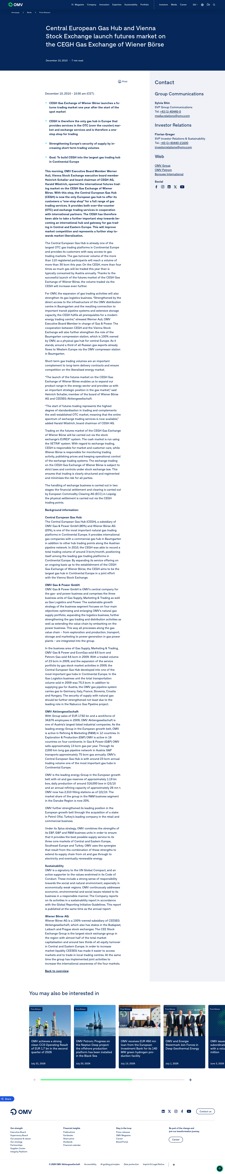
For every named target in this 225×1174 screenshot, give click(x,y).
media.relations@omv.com (172, 116)
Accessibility (90, 1164)
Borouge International (169, 174)
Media (29, 12)
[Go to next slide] (190, 1079)
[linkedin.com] (169, 186)
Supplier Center (17, 1148)
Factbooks (68, 1135)
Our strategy (16, 1142)
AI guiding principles (110, 1164)
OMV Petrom (163, 170)
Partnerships (16, 1145)
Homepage (15, 12)
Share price (68, 1138)
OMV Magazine (123, 1135)
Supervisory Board (19, 1135)
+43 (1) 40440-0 (170, 111)
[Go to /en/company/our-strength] (202, 4)
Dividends (68, 1142)
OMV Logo (14, 4)
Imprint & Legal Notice (153, 1164)
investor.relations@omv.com (173, 147)
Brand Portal (122, 1142)
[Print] (122, 81)
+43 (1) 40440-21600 (174, 143)
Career (119, 1138)
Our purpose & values (20, 1138)
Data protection (131, 1164)
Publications (69, 1132)
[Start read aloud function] (208, 4)
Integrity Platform (18, 1151)
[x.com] (175, 186)
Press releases (123, 1132)
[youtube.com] (182, 186)
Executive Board (18, 1132)
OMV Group (162, 165)
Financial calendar (72, 1145)
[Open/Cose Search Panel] (214, 4)
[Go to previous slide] (35, 1079)
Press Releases (44, 12)
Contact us (205, 1111)
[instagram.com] (162, 186)
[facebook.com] (156, 186)
